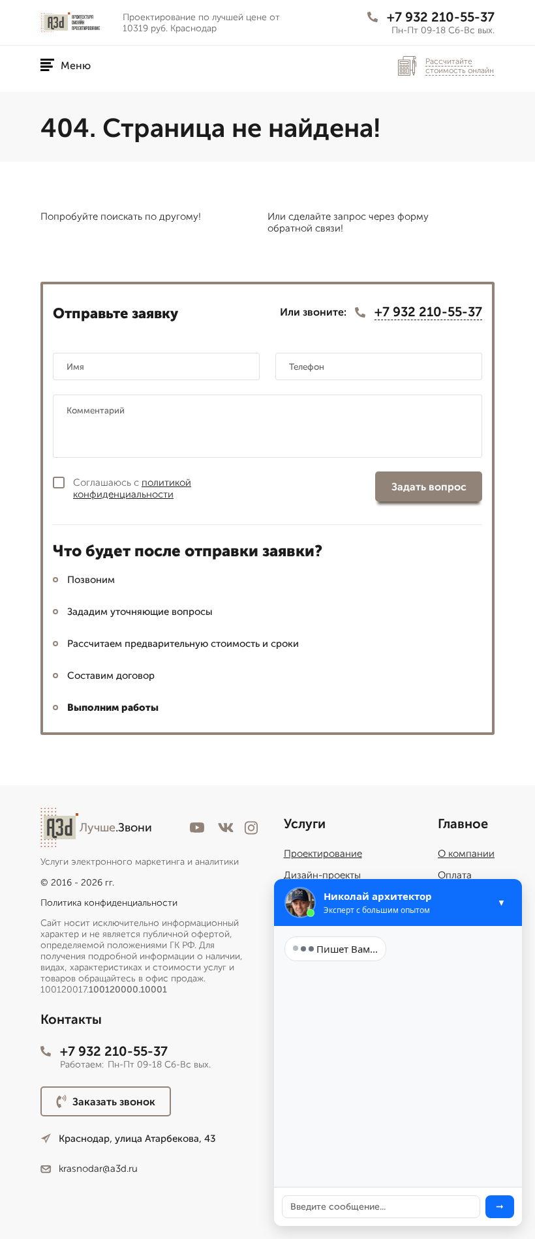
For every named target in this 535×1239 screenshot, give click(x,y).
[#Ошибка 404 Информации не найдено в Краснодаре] (76, 22)
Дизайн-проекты (322, 875)
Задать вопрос (428, 487)
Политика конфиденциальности (108, 902)
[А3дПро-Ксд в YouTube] (197, 827)
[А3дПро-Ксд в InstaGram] (251, 827)
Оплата (455, 875)
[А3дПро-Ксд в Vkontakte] (225, 827)
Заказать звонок (113, 1102)
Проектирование (323, 853)
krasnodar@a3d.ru (98, 1168)
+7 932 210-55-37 (441, 17)
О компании (466, 853)
